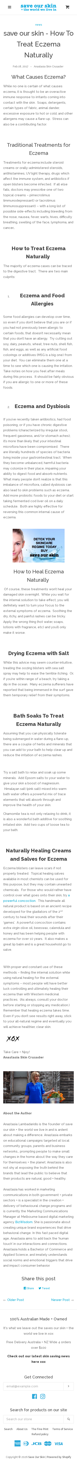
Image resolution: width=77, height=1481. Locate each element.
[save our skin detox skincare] (38, 545)
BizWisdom (24, 1222)
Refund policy (40, 1434)
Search (8, 1429)
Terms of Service (62, 1429)
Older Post (15, 1300)
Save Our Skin (36, 1457)
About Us (21, 1429)
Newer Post (60, 1300)
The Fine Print (39, 1429)
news (38, 24)
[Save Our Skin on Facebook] (34, 1397)
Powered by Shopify (59, 1457)
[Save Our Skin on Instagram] (42, 1397)
